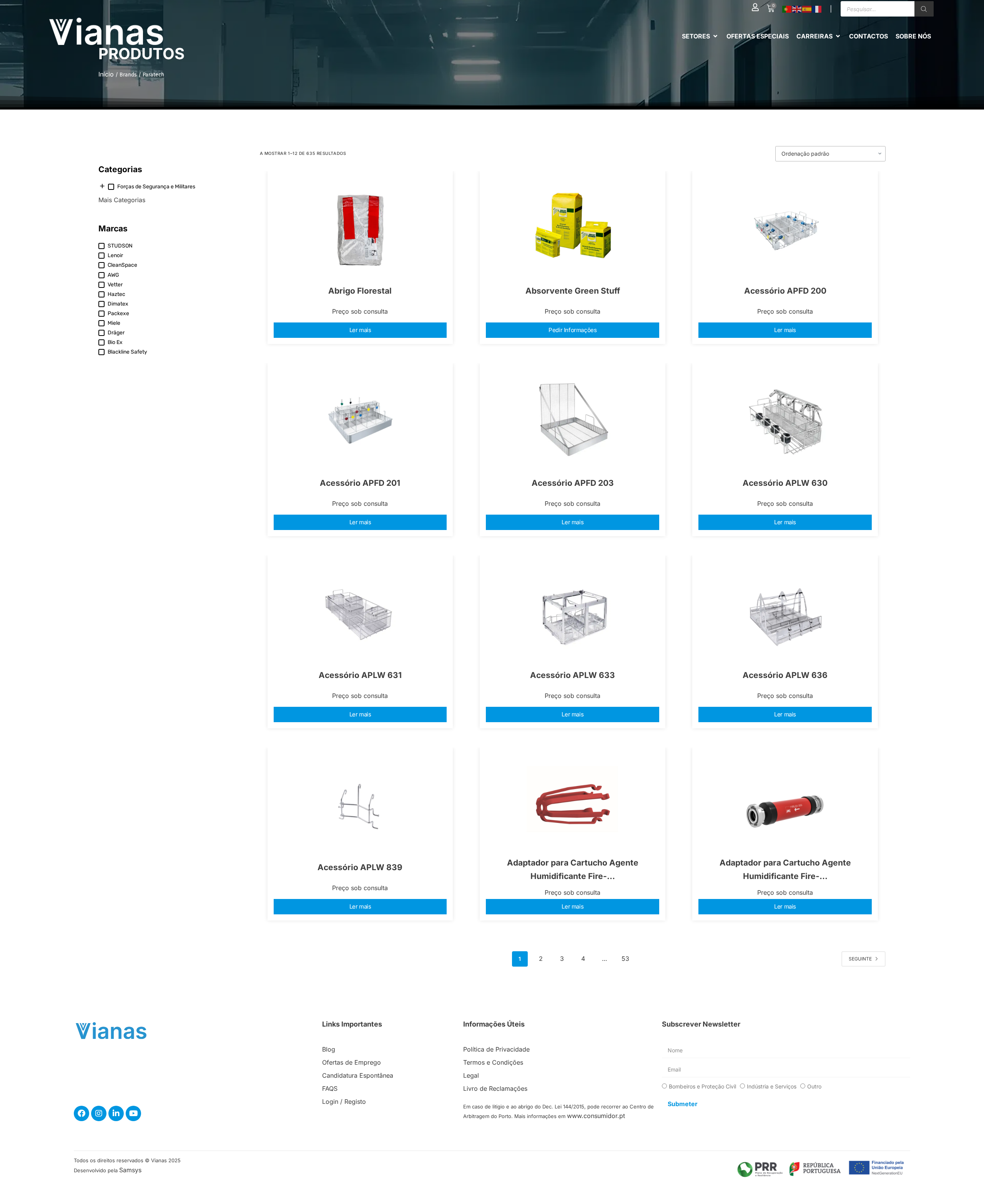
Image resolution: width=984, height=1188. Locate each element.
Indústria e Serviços (771, 1086)
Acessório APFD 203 (573, 483)
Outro (814, 1086)
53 (625, 958)
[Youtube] (133, 1113)
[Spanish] (807, 9)
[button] (700, 36)
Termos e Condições (493, 1062)
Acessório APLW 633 (572, 675)
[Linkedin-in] (116, 1113)
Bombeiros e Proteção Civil (702, 1086)
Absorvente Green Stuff (572, 291)
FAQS (329, 1088)
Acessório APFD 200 (785, 291)
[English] (797, 9)
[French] (817, 9)
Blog (328, 1049)
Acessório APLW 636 (785, 675)
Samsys (130, 1170)
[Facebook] (81, 1113)
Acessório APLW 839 (359, 867)
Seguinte (860, 959)
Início (106, 74)
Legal (471, 1075)
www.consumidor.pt (596, 1116)
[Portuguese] (787, 9)
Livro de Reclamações (495, 1088)
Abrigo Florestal (360, 291)
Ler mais (360, 330)
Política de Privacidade (496, 1049)
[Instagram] (98, 1113)
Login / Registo (344, 1101)
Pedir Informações (573, 330)
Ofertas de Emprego (351, 1062)
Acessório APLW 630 (785, 483)
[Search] (924, 9)
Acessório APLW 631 (360, 675)
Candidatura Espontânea (357, 1075)
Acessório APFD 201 (360, 483)
